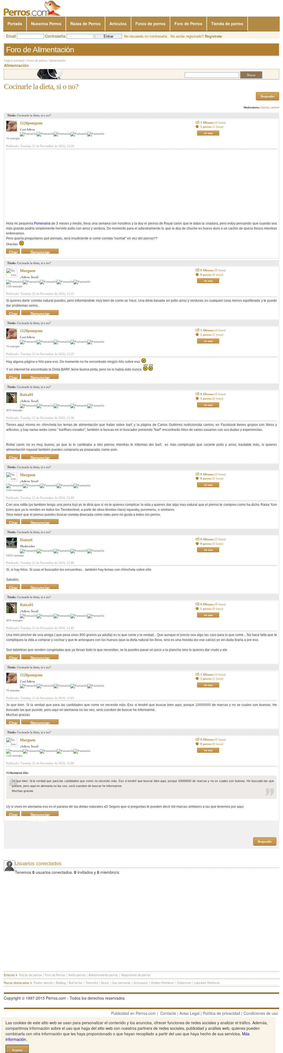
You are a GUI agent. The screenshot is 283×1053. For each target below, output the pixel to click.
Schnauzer (140, 982)
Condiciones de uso (260, 1013)
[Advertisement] (47, 185)
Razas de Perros (85, 23)
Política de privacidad (221, 1013)
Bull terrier (75, 982)
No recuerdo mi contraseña (145, 36)
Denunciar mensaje (40, 251)
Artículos (118, 23)
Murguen (27, 271)
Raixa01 (26, 395)
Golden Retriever (162, 982)
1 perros (211, 126)
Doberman (184, 982)
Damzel (265, 107)
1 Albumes (213, 122)
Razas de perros (30, 975)
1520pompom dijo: (17, 772)
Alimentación (57, 60)
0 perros (211, 274)
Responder (268, 96)
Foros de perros (37, 60)
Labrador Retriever (207, 982)
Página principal (14, 60)
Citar (13, 251)
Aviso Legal (189, 1013)
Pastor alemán (43, 982)
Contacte (168, 1013)
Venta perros (76, 975)
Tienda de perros (227, 23)
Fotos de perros (150, 23)
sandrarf (275, 107)
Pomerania (42, 223)
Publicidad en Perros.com (133, 1013)
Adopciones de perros (136, 975)
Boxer (105, 982)
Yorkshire (91, 982)
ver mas (208, 133)
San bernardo (121, 982)
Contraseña (55, 36)
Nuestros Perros (46, 23)
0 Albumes (213, 270)
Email (11, 36)
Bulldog (61, 982)
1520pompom (31, 123)
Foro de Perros (188, 23)
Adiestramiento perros (103, 975)
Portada (14, 23)
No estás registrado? (196, 36)
